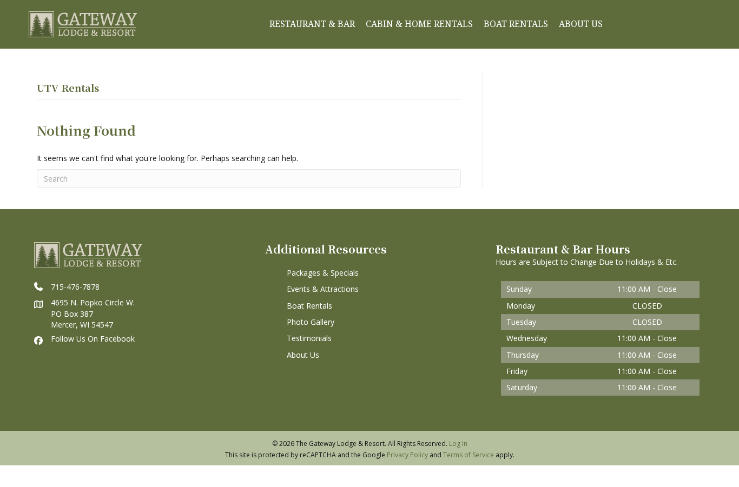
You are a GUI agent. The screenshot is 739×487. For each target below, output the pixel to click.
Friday (516, 371)
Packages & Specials (323, 273)
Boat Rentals (309, 306)
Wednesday (526, 338)
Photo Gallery (310, 322)
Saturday (521, 387)
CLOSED (647, 306)
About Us (303, 355)
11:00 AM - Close (647, 289)
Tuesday (521, 322)
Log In (458, 443)
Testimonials (309, 338)
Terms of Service (468, 454)
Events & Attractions (323, 289)
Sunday (519, 289)
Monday (520, 306)
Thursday (522, 355)
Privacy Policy (407, 454)
